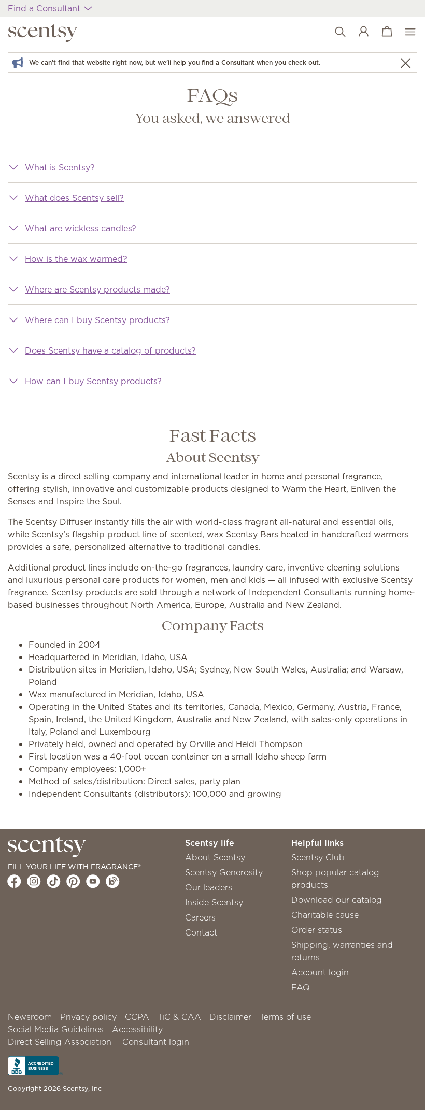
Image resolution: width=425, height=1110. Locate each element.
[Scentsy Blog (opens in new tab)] (112, 881)
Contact (201, 932)
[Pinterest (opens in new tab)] (73, 881)
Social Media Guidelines (56, 1029)
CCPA (137, 1017)
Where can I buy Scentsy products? (97, 320)
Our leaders (208, 887)
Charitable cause (325, 915)
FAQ (300, 987)
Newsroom (30, 1017)
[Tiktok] (53, 881)
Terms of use (285, 1017)
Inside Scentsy (214, 902)
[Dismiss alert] (405, 63)
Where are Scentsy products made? (97, 289)
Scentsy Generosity (224, 872)
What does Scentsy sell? (74, 197)
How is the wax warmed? (76, 259)
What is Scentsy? (60, 167)
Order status (316, 930)
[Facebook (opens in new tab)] (14, 881)
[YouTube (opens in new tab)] (93, 881)
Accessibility (137, 1029)
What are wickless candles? (80, 228)
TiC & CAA (179, 1017)
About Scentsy (215, 857)
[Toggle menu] (405, 32)
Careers (200, 917)
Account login (320, 972)
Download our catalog (336, 899)
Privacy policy (88, 1017)
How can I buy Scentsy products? (93, 381)
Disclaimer (230, 1017)
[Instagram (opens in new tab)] (33, 881)
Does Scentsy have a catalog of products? (110, 350)
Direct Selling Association (59, 1041)
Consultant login (155, 1041)
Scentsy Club (318, 857)
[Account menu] (358, 32)
